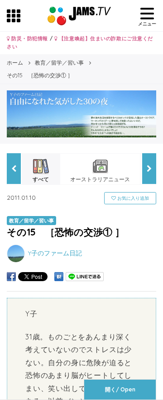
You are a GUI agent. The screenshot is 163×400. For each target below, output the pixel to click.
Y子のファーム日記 (55, 253)
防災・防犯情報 (29, 38)
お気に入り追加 (132, 198)
